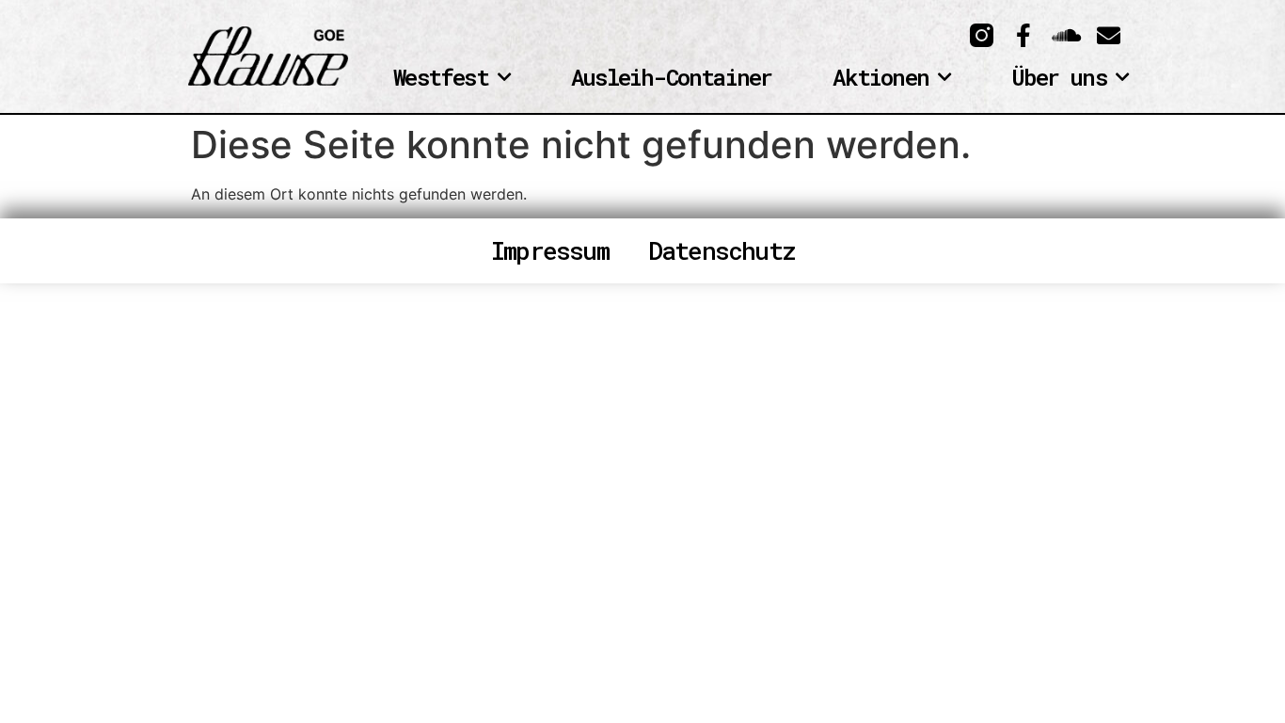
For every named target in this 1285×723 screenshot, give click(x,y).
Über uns (1058, 77)
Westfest (440, 77)
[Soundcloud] (1066, 35)
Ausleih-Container (671, 77)
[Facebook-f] (1024, 35)
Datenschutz (721, 250)
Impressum (550, 250)
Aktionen (880, 77)
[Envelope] (1108, 35)
